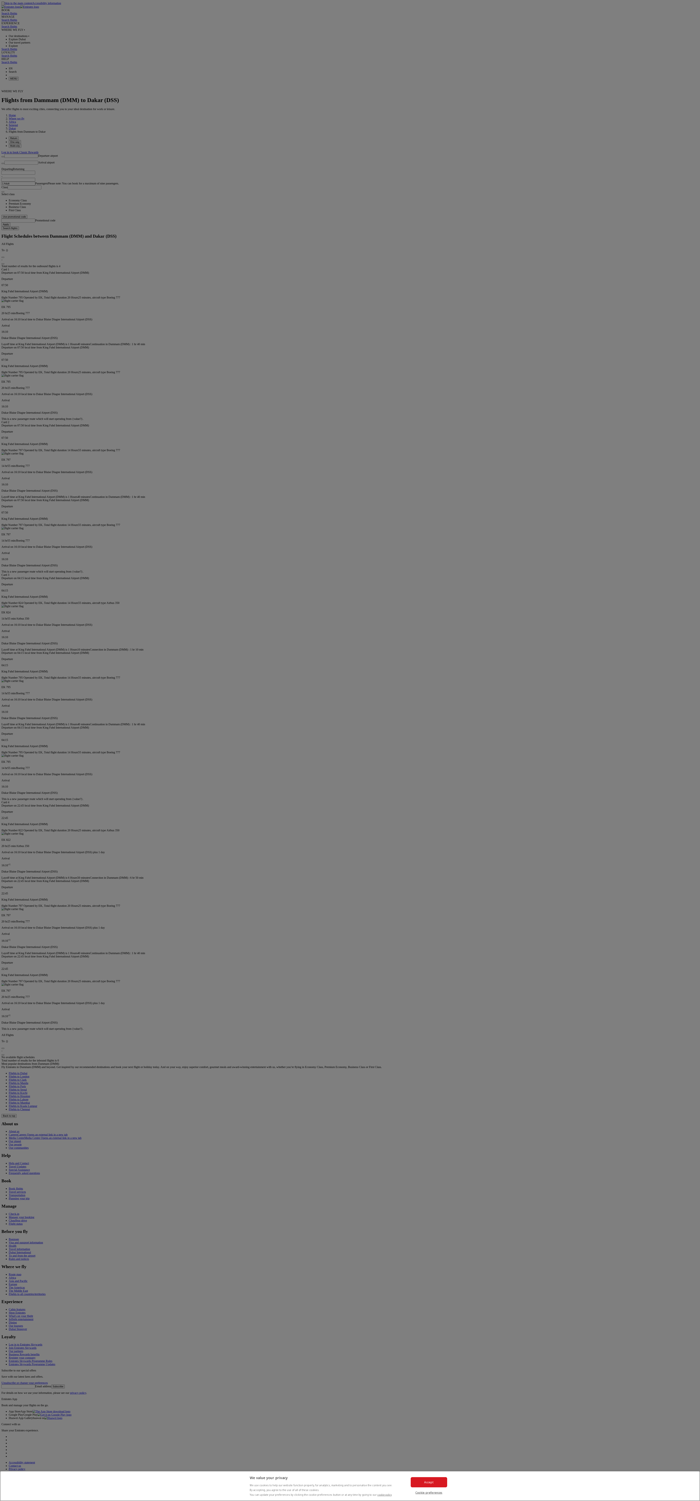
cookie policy (384, 1494)
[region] (350, 1486)
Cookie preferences (428, 1493)
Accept (428, 1482)
